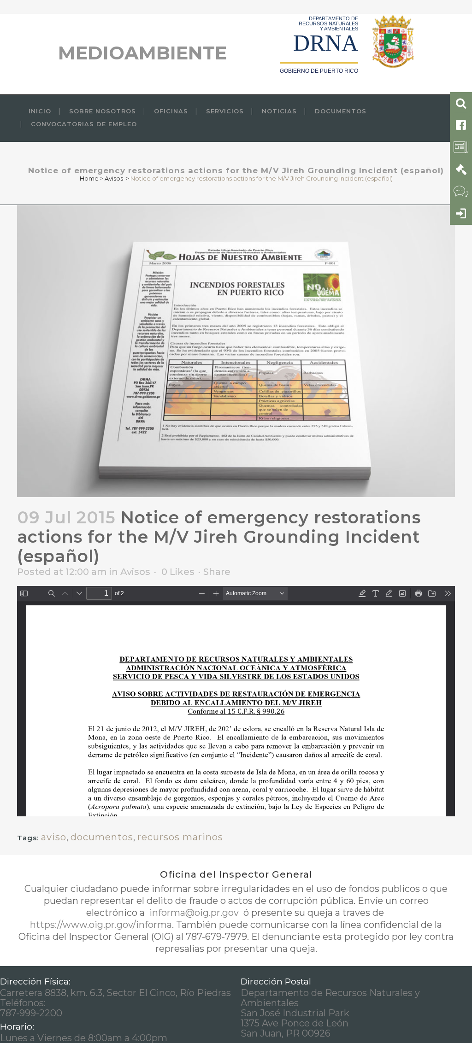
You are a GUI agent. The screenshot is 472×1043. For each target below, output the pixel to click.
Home (89, 178)
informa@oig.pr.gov (194, 912)
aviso (53, 837)
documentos (102, 837)
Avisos (114, 178)
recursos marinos (180, 837)
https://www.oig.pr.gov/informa (101, 924)
